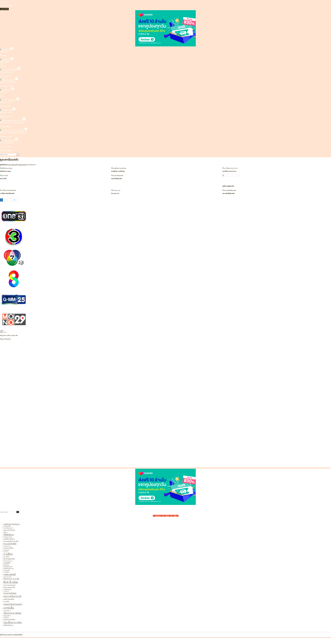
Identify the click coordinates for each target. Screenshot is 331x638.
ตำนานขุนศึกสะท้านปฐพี (10, 541)
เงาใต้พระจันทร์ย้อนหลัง (7, 193)
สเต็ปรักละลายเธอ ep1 (6, 112)
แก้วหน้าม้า (6, 617)
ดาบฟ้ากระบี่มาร (9, 539)
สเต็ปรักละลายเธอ (5, 116)
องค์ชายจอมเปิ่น (8, 599)
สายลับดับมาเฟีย (7, 589)
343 (14, 200)
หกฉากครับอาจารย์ (12, 596)
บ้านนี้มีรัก (8, 554)
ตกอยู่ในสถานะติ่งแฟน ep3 (8, 82)
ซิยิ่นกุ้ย (5, 532)
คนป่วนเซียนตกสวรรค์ (8, 527)
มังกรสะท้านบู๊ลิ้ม (5, 146)
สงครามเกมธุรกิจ (9, 587)
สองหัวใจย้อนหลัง (116, 178)
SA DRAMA (3, 2)
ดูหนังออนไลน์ (22, 164)
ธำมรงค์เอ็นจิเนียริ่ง (16, 634)
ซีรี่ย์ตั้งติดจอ (8, 535)
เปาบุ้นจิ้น (8, 607)
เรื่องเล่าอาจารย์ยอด (6, 136)
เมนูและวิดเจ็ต (4, 9)
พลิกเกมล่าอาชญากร (7, 560)
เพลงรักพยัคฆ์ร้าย (6, 610)
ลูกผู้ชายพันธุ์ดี (9, 574)
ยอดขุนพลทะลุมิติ (7, 566)
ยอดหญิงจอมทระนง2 (8, 568)
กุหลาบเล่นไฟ (7, 526)
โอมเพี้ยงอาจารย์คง (12, 622)
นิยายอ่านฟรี (7, 634)
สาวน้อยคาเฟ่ (6, 591)
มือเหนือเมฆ (6, 565)
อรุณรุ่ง (2, 96)
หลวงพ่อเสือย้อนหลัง (228, 193)
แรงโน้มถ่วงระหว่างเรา (229, 171)
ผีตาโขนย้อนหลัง (9, 559)
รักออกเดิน (3, 65)
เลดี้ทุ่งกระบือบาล (7, 615)
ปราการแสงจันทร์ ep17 (7, 72)
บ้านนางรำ (5, 551)
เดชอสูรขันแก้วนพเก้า (12, 604)
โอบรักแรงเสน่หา (9, 619)
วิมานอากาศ (115, 193)
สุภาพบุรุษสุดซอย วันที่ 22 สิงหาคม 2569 (12, 122)
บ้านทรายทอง (6, 550)
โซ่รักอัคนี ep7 (4, 52)
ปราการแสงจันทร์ (5, 76)
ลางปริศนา (6, 572)
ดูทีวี (1, 634)
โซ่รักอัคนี (3, 55)
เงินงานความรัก (5, 106)
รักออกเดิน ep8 (4, 62)
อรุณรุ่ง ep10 (3, 92)
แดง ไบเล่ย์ (3, 178)
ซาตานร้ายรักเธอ (9, 530)
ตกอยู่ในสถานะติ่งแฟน (7, 86)
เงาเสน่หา (6, 601)
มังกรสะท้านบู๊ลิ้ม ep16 (6, 142)
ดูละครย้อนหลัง (13, 164)
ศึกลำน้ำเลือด (10, 582)
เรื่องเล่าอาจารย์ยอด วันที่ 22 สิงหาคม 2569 (12, 132)
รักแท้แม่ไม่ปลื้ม (6, 570)
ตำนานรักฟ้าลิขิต (9, 544)
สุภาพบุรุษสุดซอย (5, 126)
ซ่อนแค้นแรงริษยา (7, 537)
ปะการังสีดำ (6, 556)
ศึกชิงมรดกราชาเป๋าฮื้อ (11, 579)
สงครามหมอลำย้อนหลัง (9, 585)
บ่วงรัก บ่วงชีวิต (8, 548)
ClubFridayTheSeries (11, 524)
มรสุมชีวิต (6, 563)
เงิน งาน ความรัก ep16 (6, 102)
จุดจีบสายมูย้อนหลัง (228, 186)
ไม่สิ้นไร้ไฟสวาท (8, 625)
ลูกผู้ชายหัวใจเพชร (7, 576)
